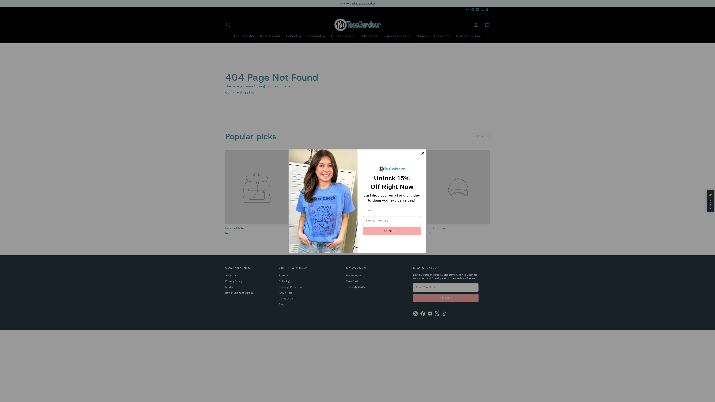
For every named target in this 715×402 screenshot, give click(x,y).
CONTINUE (392, 230)
